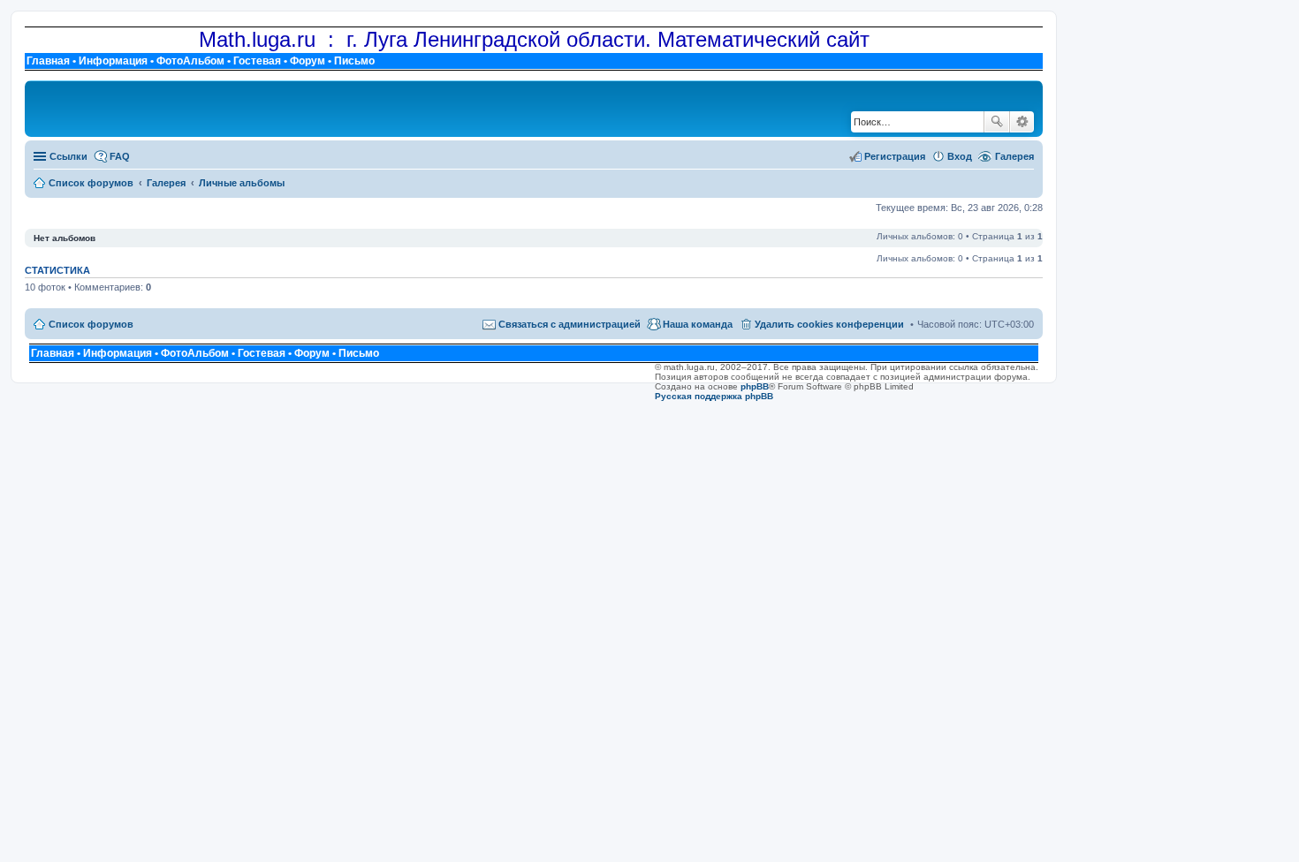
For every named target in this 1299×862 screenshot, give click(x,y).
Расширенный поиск (1022, 121)
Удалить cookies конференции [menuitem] (829, 324)
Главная (48, 61)
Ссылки (68, 156)
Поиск (997, 121)
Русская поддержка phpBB (714, 396)
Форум (307, 61)
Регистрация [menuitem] (894, 156)
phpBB (755, 386)
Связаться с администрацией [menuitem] (569, 324)
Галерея (1014, 156)
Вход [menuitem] (959, 156)
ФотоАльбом (190, 61)
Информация (113, 61)
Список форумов (91, 324)
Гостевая (257, 61)
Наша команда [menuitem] (698, 324)
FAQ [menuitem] (120, 156)
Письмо (354, 61)
